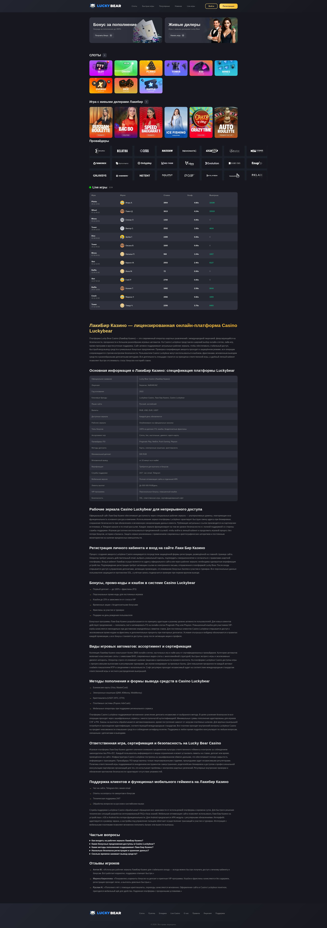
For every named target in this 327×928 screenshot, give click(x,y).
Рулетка (151, 913)
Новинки (178, 6)
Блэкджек (163, 913)
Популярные (164, 6)
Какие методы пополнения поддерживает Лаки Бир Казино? (122, 847)
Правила (196, 913)
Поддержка (220, 913)
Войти (211, 6)
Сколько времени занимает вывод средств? (114, 854)
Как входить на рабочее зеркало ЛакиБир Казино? (117, 841)
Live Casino (175, 913)
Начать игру (175, 35)
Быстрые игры (148, 6)
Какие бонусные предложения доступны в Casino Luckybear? (123, 844)
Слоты (134, 6)
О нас (186, 913)
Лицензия (208, 913)
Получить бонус (101, 35)
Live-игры (191, 6)
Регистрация (228, 6)
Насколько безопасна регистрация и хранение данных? (120, 850)
